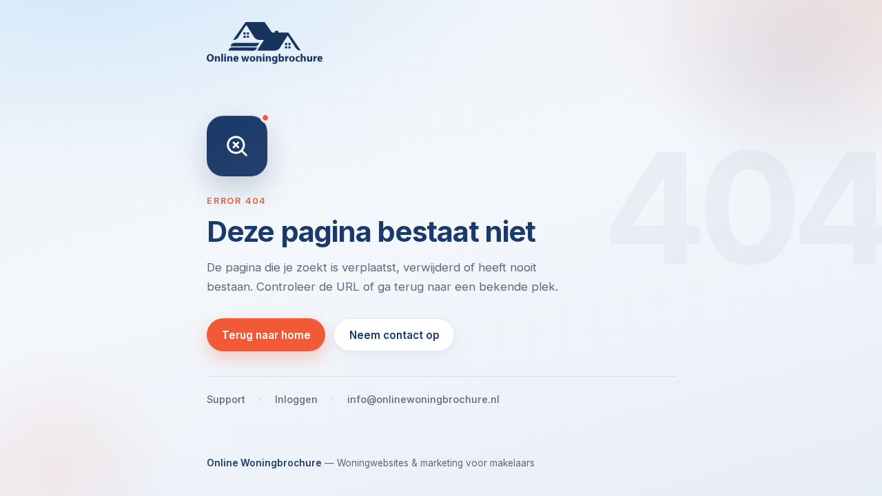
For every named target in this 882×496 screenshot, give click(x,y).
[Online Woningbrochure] (441, 43)
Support (226, 399)
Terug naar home (266, 335)
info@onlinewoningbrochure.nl (423, 399)
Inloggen (296, 399)
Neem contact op (394, 335)
